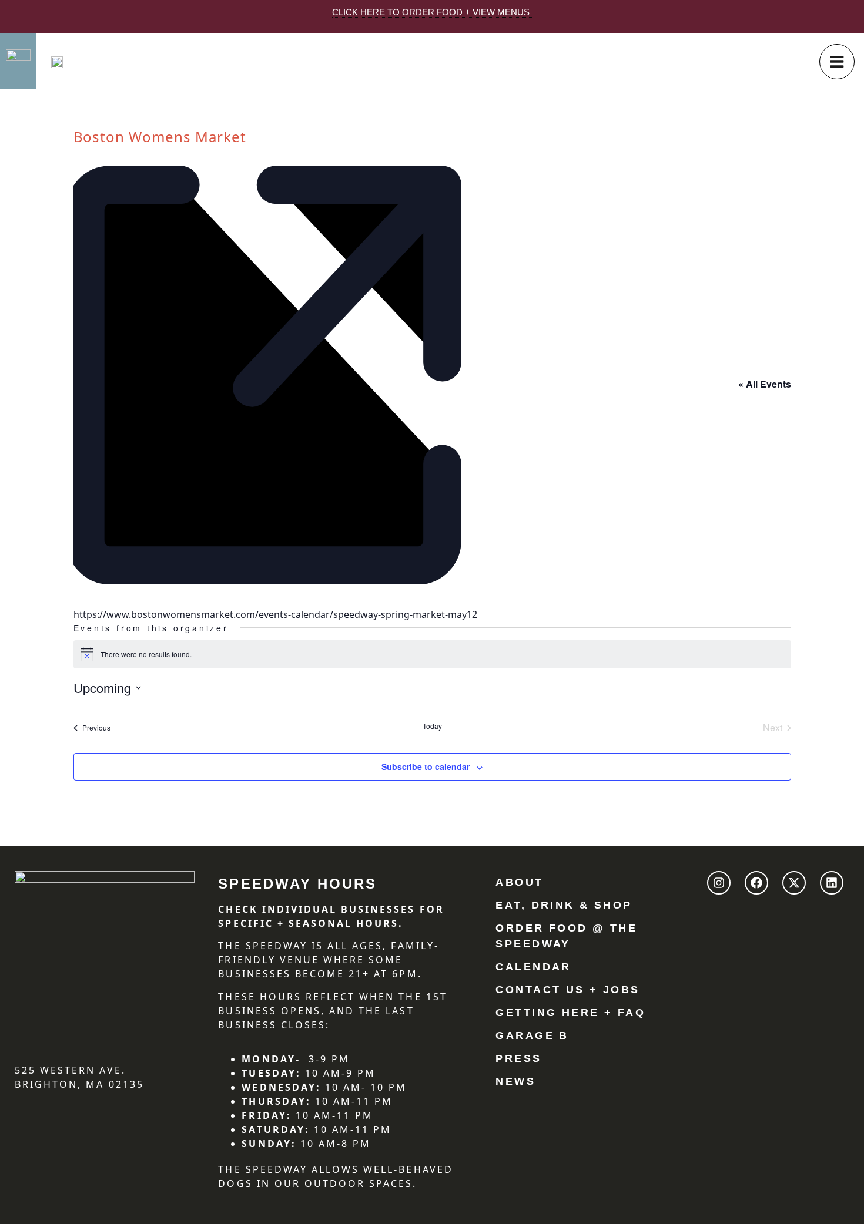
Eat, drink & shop (563, 905)
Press (518, 1058)
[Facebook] (756, 883)
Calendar (533, 967)
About (519, 882)
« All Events (764, 384)
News (515, 1081)
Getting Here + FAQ (570, 1012)
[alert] (432, 654)
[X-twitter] (794, 883)
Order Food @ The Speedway (566, 936)
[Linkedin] (831, 883)
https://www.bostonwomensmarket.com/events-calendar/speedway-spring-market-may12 (275, 614)
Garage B (531, 1035)
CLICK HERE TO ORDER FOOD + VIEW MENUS (432, 12)
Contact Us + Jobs (567, 990)
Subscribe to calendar (425, 766)
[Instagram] (719, 883)
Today (432, 726)
